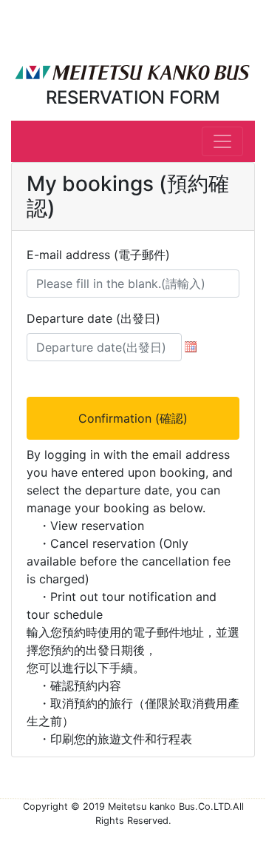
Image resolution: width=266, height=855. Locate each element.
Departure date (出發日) (93, 318)
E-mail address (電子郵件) (98, 254)
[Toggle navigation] (222, 141)
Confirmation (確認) (133, 418)
